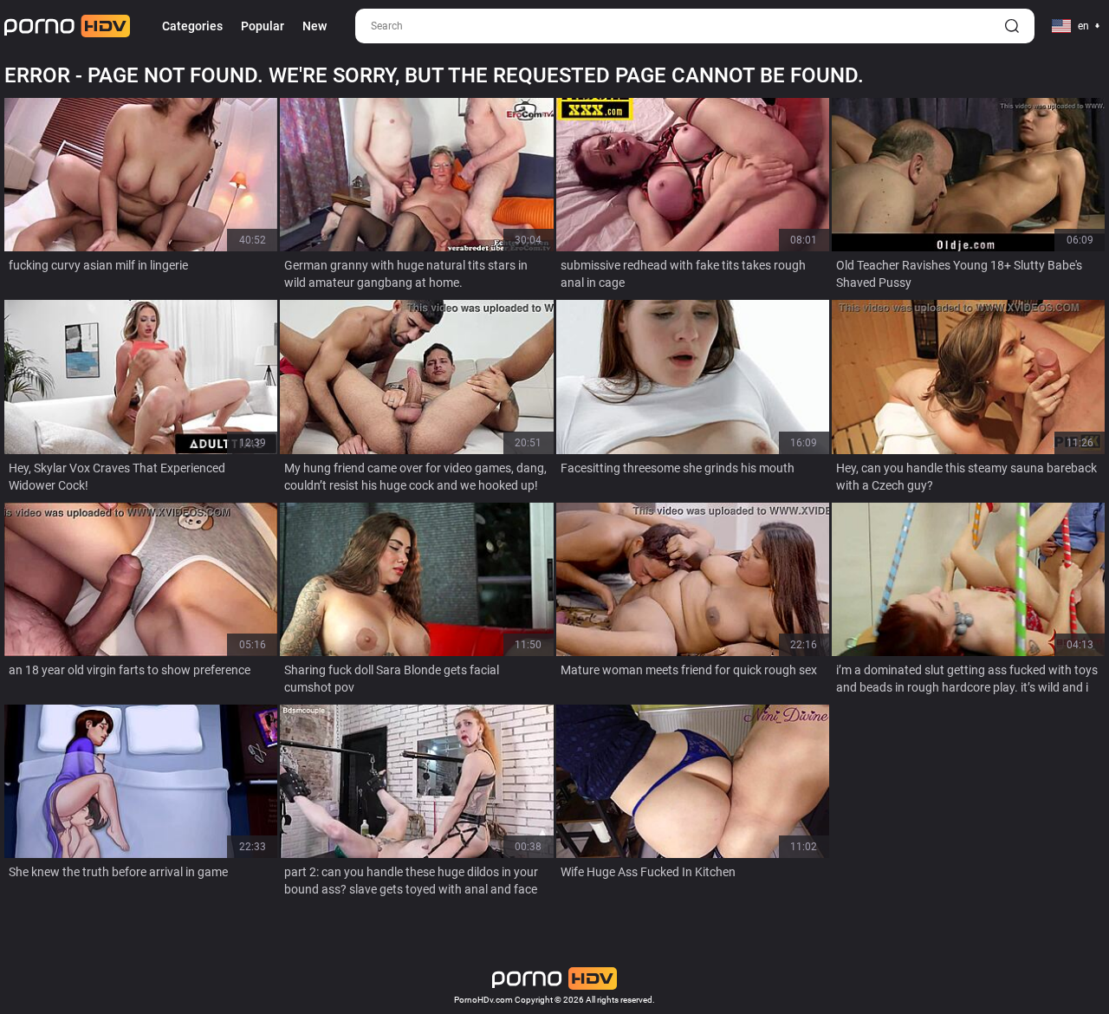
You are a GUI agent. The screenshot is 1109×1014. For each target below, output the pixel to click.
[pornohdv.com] (67, 26)
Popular (262, 26)
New (314, 26)
